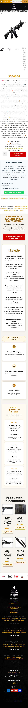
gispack (25, 208)
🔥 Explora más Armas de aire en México (14, 237)
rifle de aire (12, 210)
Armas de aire (17, 206)
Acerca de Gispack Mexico (14, 672)
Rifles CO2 (24, 206)
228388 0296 (16, 600)
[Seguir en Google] (12, 690)
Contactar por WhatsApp (14, 192)
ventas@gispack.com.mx (14, 603)
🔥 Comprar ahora (18, 154)
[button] (25, 22)
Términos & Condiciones (14, 673)
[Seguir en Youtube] (16, 690)
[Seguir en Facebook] (8, 690)
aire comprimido (18, 208)
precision (6, 210)
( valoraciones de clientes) (18, 198)
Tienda (14, 683)
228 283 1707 (16, 602)
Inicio (14, 682)
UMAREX (22, 210)
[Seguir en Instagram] (19, 690)
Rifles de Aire (3, 208)
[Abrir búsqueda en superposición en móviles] (20, 1)
